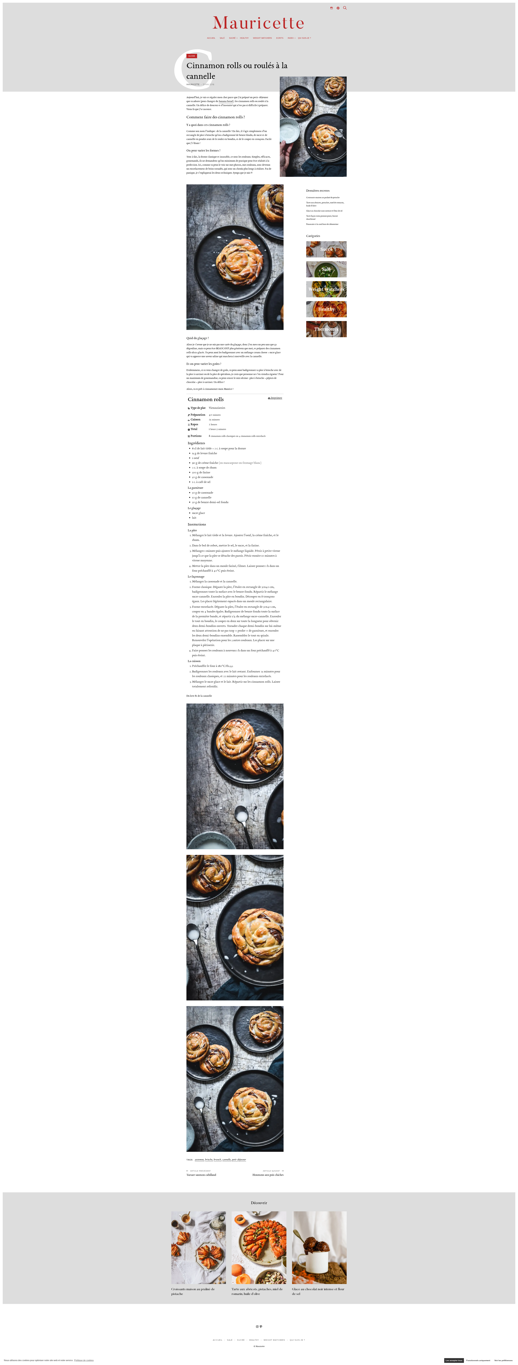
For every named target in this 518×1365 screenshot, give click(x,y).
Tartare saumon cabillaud (201, 1175)
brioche (208, 1159)
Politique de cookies (84, 1360)
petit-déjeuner (239, 1159)
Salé (222, 38)
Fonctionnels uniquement (478, 1360)
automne (199, 1159)
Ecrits (279, 38)
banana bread (226, 101)
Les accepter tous (454, 1360)
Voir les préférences (503, 1360)
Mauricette (193, 84)
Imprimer (276, 398)
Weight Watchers (262, 38)
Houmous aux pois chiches (268, 1175)
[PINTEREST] (338, 8)
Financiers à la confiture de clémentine (322, 224)
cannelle (226, 1159)
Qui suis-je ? (304, 38)
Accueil (211, 38)
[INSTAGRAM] (331, 8)
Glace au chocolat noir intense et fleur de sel (324, 210)
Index (291, 38)
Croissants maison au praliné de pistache (323, 197)
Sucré (232, 38)
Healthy (244, 38)
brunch (217, 1159)
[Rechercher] (345, 8)
